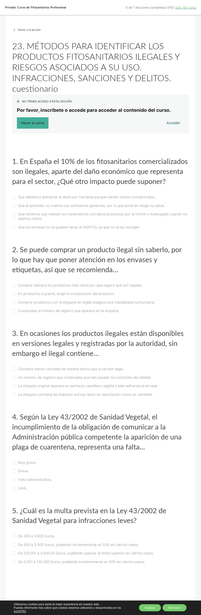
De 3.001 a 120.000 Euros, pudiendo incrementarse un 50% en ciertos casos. (81, 562)
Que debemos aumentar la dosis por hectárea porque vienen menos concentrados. (87, 197)
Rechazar (174, 607)
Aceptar (150, 607)
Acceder (173, 123)
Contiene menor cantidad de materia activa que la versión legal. (71, 369)
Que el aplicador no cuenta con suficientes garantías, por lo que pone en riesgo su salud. (91, 206)
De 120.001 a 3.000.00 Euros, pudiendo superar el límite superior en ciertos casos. (86, 553)
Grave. (23, 471)
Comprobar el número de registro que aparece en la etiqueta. (68, 311)
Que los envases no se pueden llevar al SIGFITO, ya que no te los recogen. (79, 227)
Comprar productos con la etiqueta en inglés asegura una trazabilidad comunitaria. (86, 302)
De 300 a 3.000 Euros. (36, 536)
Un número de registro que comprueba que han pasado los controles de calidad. (84, 377)
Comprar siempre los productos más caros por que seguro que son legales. (80, 285)
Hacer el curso (33, 123)
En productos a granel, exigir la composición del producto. (66, 294)
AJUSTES (20, 611)
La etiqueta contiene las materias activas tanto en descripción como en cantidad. (85, 394)
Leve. (22, 488)
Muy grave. (27, 462)
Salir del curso (185, 7)
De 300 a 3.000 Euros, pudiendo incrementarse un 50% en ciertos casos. (78, 545)
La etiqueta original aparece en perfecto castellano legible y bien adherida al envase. (88, 386)
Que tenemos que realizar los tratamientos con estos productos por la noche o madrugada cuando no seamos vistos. (102, 216)
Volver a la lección (29, 29)
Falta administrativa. (35, 480)
